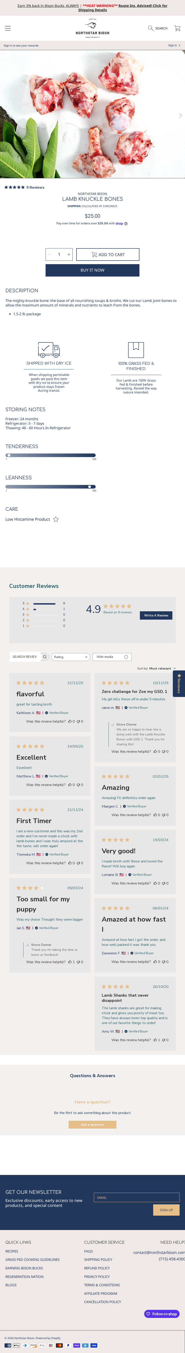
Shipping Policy (98, 1259)
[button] (8, 28)
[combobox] (70, 657)
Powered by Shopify (48, 1338)
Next (180, 116)
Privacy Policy (97, 1276)
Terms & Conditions (102, 1285)
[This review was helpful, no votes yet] (70, 721)
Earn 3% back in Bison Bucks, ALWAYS (48, 5)
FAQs (88, 1251)
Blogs (10, 1285)
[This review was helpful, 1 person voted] (70, 962)
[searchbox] (25, 657)
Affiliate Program (100, 1293)
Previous (4, 116)
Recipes (11, 1251)
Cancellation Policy (102, 1301)
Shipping (74, 206)
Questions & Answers (92, 1076)
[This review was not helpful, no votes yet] (78, 721)
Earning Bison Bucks (24, 1268)
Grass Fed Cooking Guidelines (32, 1259)
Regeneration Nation (24, 1276)
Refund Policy (97, 1268)
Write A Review (156, 615)
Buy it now (92, 270)
